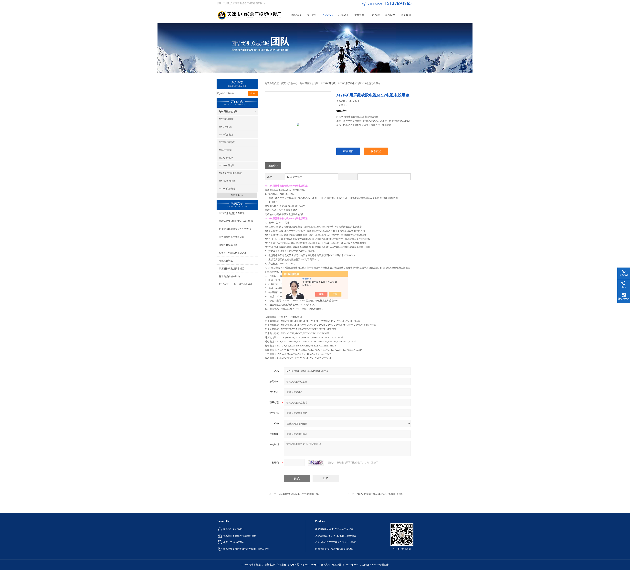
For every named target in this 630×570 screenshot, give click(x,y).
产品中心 (328, 15)
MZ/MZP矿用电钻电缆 (230, 173)
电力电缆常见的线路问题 (231, 237)
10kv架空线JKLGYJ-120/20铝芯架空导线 (335, 536)
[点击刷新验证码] (316, 462)
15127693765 (398, 3)
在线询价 (348, 151)
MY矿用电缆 (225, 127)
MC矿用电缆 (225, 150)
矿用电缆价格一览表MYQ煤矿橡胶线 (334, 549)
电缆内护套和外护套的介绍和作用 (236, 221)
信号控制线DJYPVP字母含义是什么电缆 (335, 542)
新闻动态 (343, 15)
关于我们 (312, 15)
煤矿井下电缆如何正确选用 (233, 253)
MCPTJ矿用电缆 (227, 188)
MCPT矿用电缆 (226, 165)
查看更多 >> (237, 195)
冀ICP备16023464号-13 (308, 564)
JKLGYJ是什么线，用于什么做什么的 (238, 284)
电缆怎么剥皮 (226, 260)
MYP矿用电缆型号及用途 (232, 213)
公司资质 (374, 15)
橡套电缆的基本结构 (229, 276)
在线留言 (390, 15)
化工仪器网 (338, 564)
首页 (283, 83)
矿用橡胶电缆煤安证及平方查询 (235, 229)
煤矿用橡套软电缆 (228, 111)
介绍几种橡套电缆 (228, 245)
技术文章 (359, 15)
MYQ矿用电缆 (226, 119)
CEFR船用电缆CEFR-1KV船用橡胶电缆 (299, 494)
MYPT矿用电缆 (227, 142)
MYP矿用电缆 (226, 134)
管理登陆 (383, 564)
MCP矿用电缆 (226, 158)
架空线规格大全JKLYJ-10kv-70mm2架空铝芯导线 (335, 529)
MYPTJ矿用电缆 (227, 181)
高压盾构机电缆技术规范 (231, 268)
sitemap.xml (352, 564)
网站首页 (296, 15)
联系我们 (405, 15)
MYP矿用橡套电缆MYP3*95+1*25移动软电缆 (379, 494)
